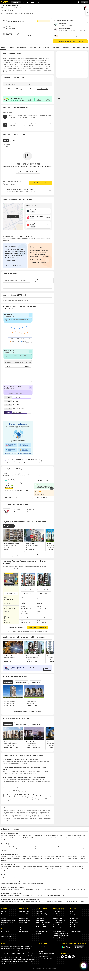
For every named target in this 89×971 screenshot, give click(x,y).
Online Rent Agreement (59, 927)
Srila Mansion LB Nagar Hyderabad (31, 846)
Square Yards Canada (24, 911)
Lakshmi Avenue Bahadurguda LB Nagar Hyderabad (33, 848)
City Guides (73, 920)
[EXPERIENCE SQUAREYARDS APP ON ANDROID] (67, 948)
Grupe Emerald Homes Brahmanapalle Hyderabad (33, 868)
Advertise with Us (40, 924)
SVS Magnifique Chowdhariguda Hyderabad (54, 868)
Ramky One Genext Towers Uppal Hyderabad (11, 856)
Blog (71, 911)
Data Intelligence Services (42, 929)
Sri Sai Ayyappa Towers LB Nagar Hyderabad (54, 848)
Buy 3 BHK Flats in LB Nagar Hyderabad (32, 895)
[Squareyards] (4, 2)
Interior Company (23, 922)
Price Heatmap (57, 911)
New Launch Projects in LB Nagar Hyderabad (27, 711)
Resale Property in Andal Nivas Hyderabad (33, 883)
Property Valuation (57, 914)
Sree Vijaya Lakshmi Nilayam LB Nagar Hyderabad (11, 835)
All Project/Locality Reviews (60, 924)
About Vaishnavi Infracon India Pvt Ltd (17, 504)
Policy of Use (4, 934)
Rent (27, 2)
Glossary (72, 914)
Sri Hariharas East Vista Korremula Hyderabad (76, 856)
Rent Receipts (56, 929)
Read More (6, 71)
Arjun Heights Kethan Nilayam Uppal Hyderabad (54, 866)
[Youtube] (69, 956)
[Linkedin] (66, 956)
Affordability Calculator (58, 922)
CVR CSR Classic (17, 405)
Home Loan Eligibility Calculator (61, 933)
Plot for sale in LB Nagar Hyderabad (53, 889)
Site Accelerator (40, 920)
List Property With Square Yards (44, 914)
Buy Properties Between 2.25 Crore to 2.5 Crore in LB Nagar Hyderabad (76, 901)
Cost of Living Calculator (59, 920)
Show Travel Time (28, 286)
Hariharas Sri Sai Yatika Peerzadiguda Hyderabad (33, 858)
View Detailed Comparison (36, 627)
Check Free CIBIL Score (59, 931)
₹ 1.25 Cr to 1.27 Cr (31, 705)
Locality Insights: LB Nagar (13, 469)
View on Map (14, 216)
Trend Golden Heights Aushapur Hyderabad (76, 866)
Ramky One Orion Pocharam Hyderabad (32, 856)
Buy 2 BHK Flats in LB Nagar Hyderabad (10, 895)
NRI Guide (73, 929)
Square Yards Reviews (7, 922)
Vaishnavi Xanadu (17, 412)
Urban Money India (23, 918)
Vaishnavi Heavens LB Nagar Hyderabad (11, 848)
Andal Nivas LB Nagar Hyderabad (52, 837)
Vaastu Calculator (57, 918)
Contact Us (4, 924)
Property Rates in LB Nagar (11, 497)
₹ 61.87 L (7, 549)
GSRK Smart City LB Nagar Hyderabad (53, 846)
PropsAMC (21, 929)
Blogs (37, 2)
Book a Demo (47, 461)
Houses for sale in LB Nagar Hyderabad (75, 889)
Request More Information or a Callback (71, 41)
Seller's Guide (73, 924)
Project (32, 2)
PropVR (21, 927)
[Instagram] (73, 956)
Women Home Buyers (75, 931)
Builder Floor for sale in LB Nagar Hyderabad (11, 889)
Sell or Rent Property (70, 2)
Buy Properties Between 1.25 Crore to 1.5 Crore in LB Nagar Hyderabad (11, 901)
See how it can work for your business (18, 462)
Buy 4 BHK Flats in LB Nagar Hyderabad (54, 895)
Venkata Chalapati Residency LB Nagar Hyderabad (76, 848)
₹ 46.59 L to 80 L (9, 661)
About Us (3, 911)
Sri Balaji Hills (16, 397)
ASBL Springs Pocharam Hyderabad (10, 858)
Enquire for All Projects (16, 627)
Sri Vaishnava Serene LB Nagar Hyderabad (76, 835)
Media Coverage (5, 916)
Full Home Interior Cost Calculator (61, 935)
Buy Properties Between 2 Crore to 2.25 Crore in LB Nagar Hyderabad (54, 901)
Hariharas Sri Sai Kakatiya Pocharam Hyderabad (76, 858)
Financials (3, 918)
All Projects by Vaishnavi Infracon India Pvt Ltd (28, 555)
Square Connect (40, 916)
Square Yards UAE (23, 914)
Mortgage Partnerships (41, 931)
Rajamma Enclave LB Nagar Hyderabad (10, 837)
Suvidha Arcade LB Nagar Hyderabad (32, 837)
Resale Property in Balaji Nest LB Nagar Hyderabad (11, 883)
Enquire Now (12, 593)
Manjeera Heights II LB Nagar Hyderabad (76, 846)
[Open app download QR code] (87, 12)
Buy (23, 2)
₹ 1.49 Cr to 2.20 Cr (9, 705)
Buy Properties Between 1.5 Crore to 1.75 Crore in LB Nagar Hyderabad (33, 901)
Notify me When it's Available (28, 171)
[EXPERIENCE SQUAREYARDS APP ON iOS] (79, 948)
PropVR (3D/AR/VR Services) (43, 922)
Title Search (56, 916)
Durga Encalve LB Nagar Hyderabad (53, 835)
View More (4, 840)
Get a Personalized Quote (41, 183)
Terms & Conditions (6, 932)
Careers (3, 914)
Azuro (20, 924)
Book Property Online (24, 931)
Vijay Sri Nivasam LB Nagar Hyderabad (32, 835)
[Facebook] (62, 956)
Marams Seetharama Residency (44, 588)
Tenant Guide (73, 927)
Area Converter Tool (58, 937)
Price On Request (31, 549)
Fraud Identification (6, 936)
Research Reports (74, 918)
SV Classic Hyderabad (18, 408)
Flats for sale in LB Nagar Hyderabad (31, 889)
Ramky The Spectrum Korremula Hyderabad (11, 866)
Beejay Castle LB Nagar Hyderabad (74, 837)
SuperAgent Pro (40, 933)
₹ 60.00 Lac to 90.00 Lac (33, 747)
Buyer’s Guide (74, 922)
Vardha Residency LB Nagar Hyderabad (10, 846)
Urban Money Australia (24, 920)
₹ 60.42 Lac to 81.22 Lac (11, 747)
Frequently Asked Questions (8, 920)
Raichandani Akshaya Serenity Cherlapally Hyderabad (54, 856)
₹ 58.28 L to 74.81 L (31, 661)
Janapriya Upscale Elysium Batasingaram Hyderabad (33, 866)
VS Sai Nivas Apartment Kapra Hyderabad (76, 868)
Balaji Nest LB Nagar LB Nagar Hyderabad (11, 877)
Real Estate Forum (75, 916)
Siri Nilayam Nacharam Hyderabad (9, 868)
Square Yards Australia (24, 916)
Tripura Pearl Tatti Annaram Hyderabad (53, 858)
